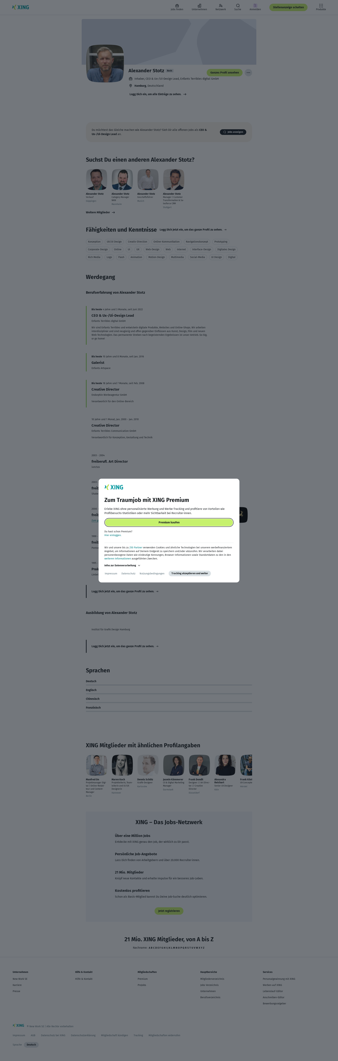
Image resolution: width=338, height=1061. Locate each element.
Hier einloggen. (112, 535)
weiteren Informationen (117, 558)
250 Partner (135, 547)
